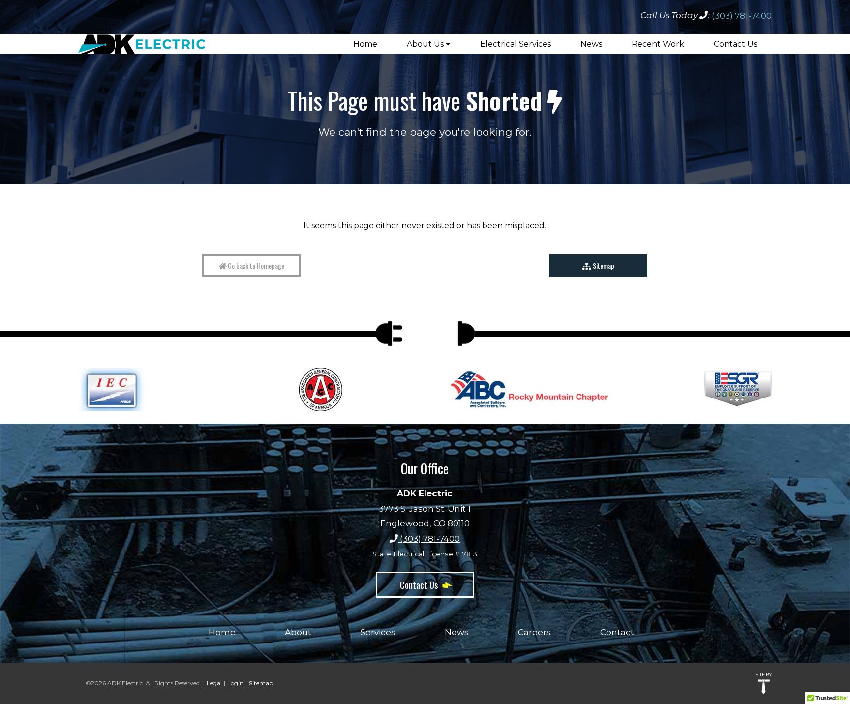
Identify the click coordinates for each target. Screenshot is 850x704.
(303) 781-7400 (742, 16)
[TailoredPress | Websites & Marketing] (764, 686)
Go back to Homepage (255, 265)
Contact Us (420, 584)
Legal (214, 683)
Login (235, 683)
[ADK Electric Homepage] (141, 38)
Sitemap (602, 265)
